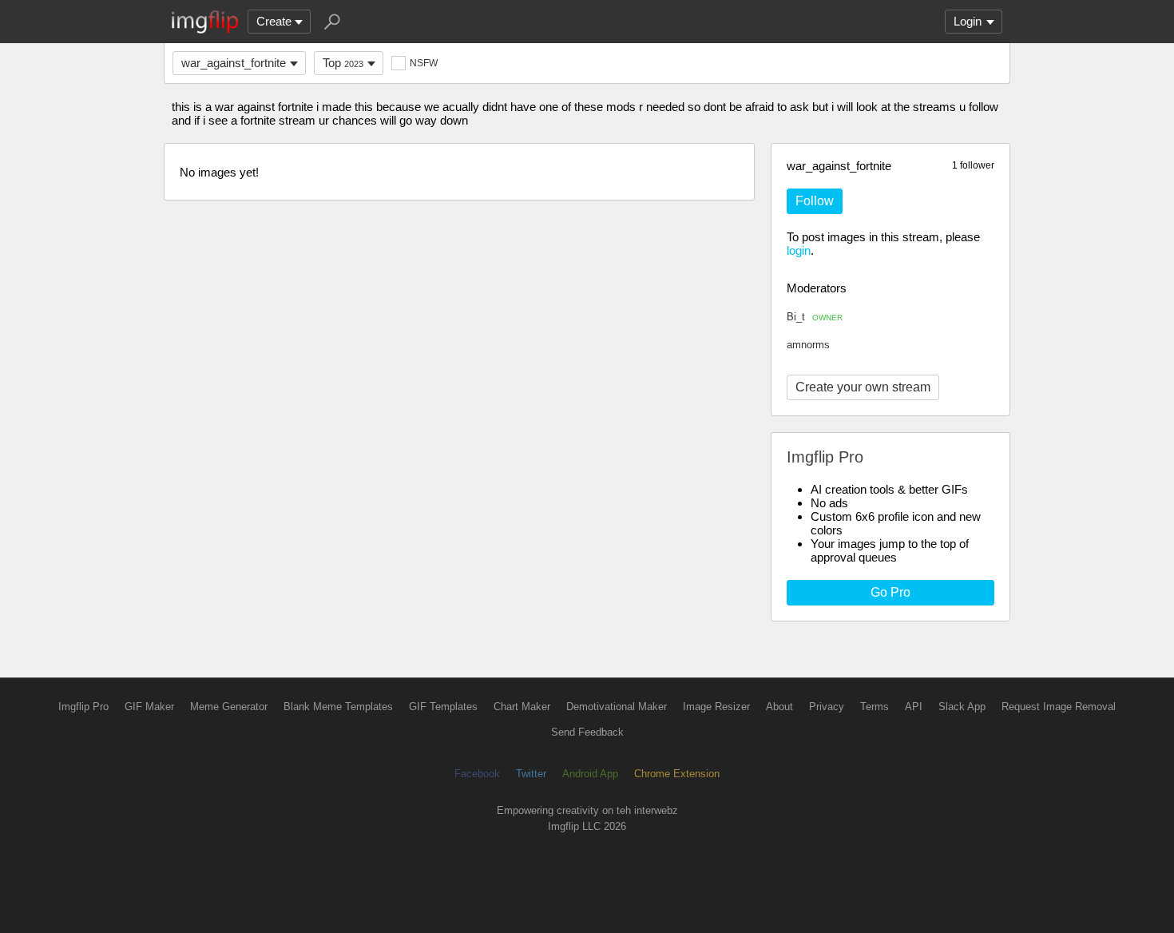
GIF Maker (149, 707)
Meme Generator (229, 707)
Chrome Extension (677, 774)
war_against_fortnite (233, 62)
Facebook (477, 774)
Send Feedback (587, 732)
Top (343, 62)
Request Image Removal (1058, 707)
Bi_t (815, 317)
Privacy (826, 707)
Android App (590, 774)
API (913, 707)
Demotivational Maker (616, 707)
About (779, 707)
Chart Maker (522, 707)
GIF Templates (443, 707)
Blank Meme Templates (338, 707)
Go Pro (890, 592)
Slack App (962, 707)
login (799, 250)
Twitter (531, 774)
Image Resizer (716, 707)
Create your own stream (862, 387)
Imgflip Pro (83, 707)
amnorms (808, 345)
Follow (814, 201)
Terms (874, 707)
